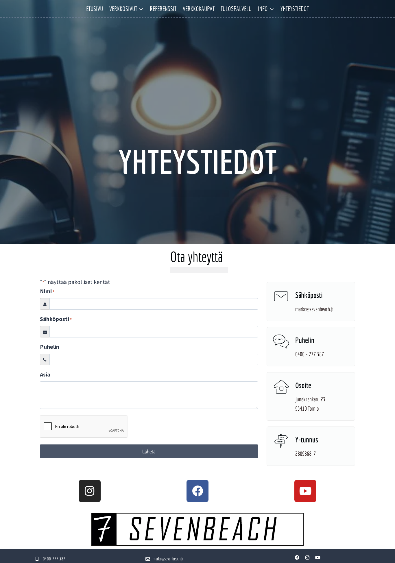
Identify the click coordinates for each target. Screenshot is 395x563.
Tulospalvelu (236, 8)
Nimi (47, 291)
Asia (45, 374)
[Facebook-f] (297, 557)
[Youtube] (305, 491)
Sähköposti (56, 318)
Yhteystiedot (294, 8)
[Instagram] (90, 491)
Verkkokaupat (199, 8)
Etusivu (94, 8)
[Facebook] (197, 491)
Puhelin (49, 346)
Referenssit (163, 8)
